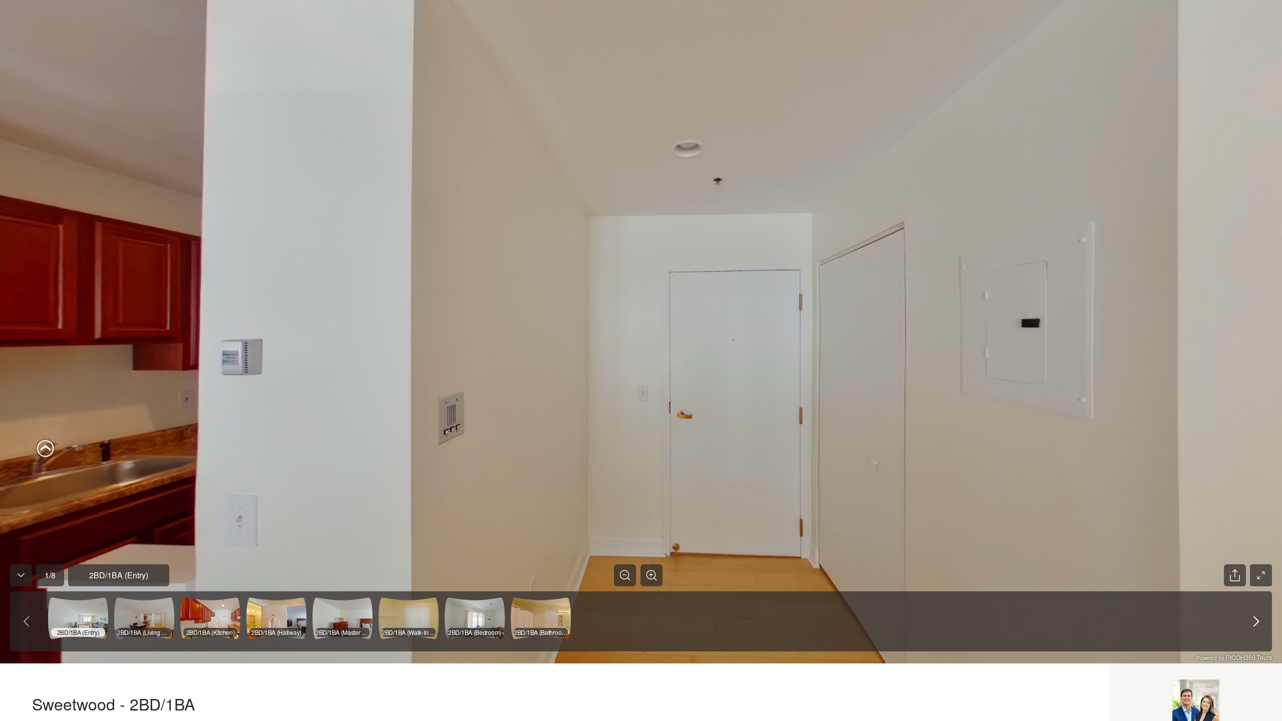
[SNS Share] (1235, 575)
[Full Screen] (1261, 575)
